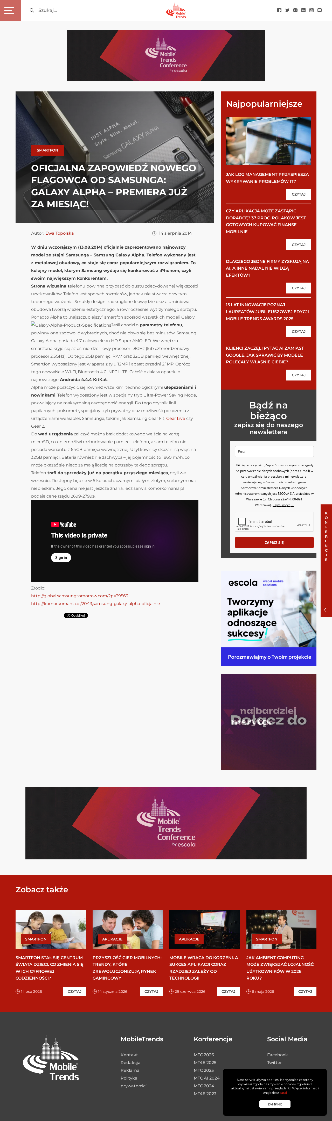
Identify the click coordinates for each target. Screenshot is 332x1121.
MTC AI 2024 (207, 1078)
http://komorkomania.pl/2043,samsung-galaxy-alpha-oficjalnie (95, 603)
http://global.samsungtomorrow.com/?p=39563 (79, 595)
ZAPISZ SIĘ (274, 542)
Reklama (130, 1070)
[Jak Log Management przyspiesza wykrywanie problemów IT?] (268, 140)
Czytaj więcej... (283, 505)
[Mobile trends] (176, 10)
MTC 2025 (204, 1070)
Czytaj (299, 194)
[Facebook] (279, 10)
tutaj (283, 1093)
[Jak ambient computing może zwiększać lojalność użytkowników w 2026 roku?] (281, 929)
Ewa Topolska (59, 233)
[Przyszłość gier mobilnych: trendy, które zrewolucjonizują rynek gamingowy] (128, 929)
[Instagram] (295, 10)
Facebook (277, 1054)
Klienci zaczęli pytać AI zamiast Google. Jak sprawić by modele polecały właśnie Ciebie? (265, 355)
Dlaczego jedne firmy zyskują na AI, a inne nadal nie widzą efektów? (267, 268)
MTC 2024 (204, 1085)
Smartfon (47, 150)
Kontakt (129, 1054)
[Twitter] (287, 10)
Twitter (274, 1062)
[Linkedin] (303, 10)
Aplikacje (112, 939)
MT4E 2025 (205, 1062)
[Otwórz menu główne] (10, 10)
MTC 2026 (204, 1054)
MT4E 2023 (205, 1093)
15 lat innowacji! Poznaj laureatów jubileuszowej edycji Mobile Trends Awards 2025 (267, 311)
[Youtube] (311, 10)
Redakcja (131, 1062)
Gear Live (175, 418)
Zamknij (275, 1104)
